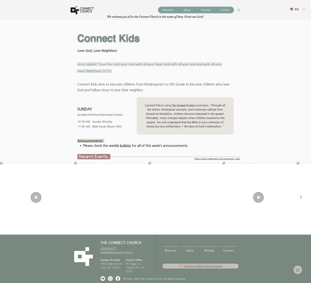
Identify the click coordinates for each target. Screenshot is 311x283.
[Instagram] (110, 278)
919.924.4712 (108, 248)
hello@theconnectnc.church (116, 252)
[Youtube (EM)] (102, 278)
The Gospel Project (183, 105)
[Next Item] (300, 197)
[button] (186, 10)
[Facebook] (118, 278)
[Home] (298, 270)
